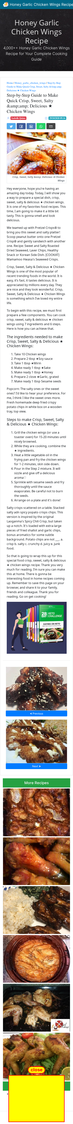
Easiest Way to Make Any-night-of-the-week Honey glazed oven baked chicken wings (34, 1055)
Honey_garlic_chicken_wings (30, 82)
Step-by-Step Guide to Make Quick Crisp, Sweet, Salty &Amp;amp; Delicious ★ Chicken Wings (34, 86)
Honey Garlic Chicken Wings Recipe (36, 31)
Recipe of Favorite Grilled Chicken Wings (36, 1006)
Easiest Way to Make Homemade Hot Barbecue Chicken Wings (36, 687)
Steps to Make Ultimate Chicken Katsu (36, 740)
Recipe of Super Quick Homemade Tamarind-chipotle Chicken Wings (30, 811)
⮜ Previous (36, 713)
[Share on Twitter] (11, 126)
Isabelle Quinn (18, 118)
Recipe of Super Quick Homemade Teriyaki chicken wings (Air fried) (35, 909)
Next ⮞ (36, 766)
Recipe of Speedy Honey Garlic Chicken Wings (33, 860)
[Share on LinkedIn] (31, 126)
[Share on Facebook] (21, 126)
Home (10, 82)
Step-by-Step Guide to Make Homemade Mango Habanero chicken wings (34, 957)
